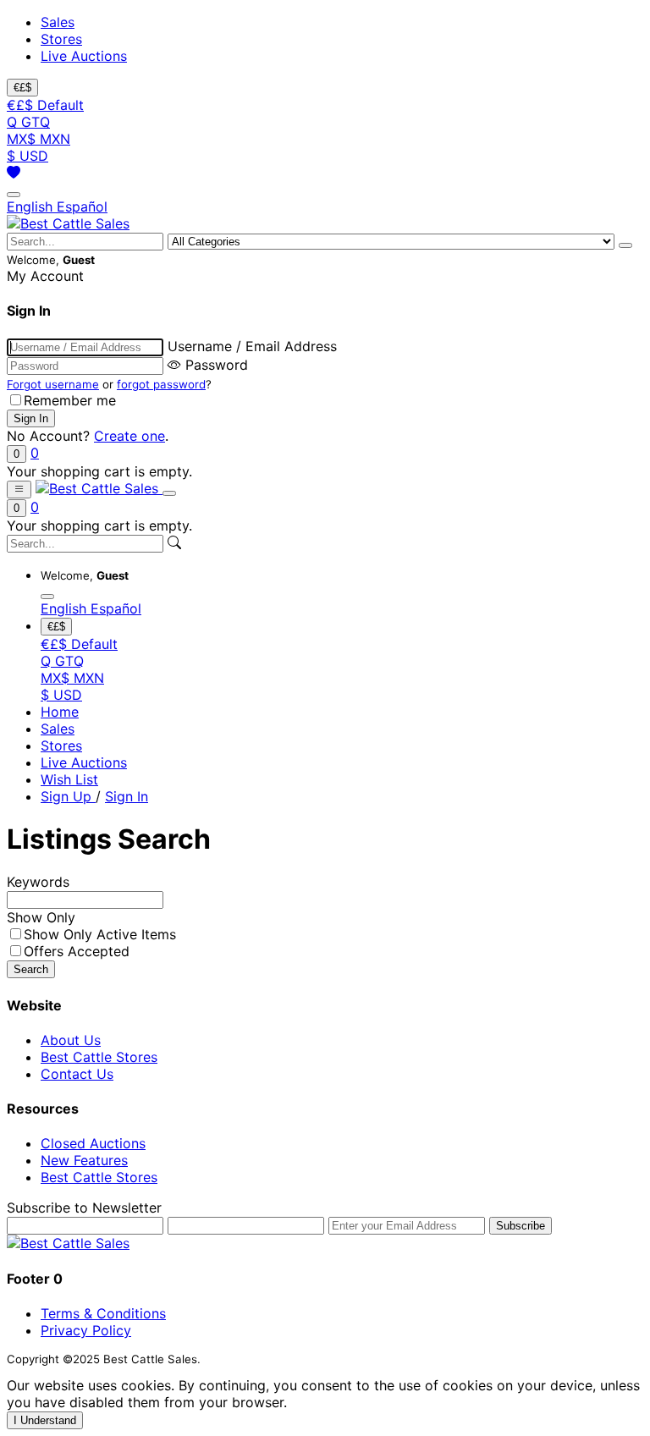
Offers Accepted (76, 951)
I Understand (45, 1420)
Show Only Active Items (100, 934)
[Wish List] (13, 172)
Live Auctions (84, 55)
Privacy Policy (86, 1330)
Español (82, 206)
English (32, 206)
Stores (61, 38)
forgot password (161, 384)
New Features (84, 1160)
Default (45, 104)
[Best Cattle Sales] (68, 223)
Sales (57, 22)
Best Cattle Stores (99, 1056)
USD (27, 155)
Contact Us (77, 1073)
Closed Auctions (93, 1143)
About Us (71, 1040)
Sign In (126, 796)
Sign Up (68, 796)
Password (216, 364)
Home (60, 711)
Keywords (38, 881)
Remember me (70, 400)
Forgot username (53, 384)
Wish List (69, 779)
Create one (129, 435)
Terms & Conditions (103, 1313)
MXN (38, 138)
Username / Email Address (252, 346)
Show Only (41, 917)
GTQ (28, 121)
